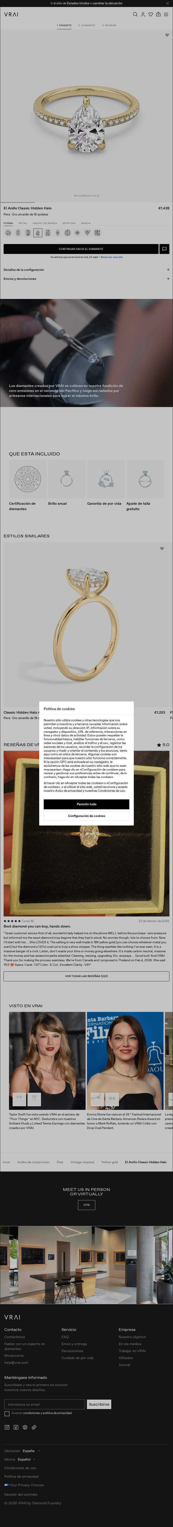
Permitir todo (86, 804)
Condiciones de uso (111, 790)
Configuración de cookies (86, 816)
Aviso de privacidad (68, 790)
